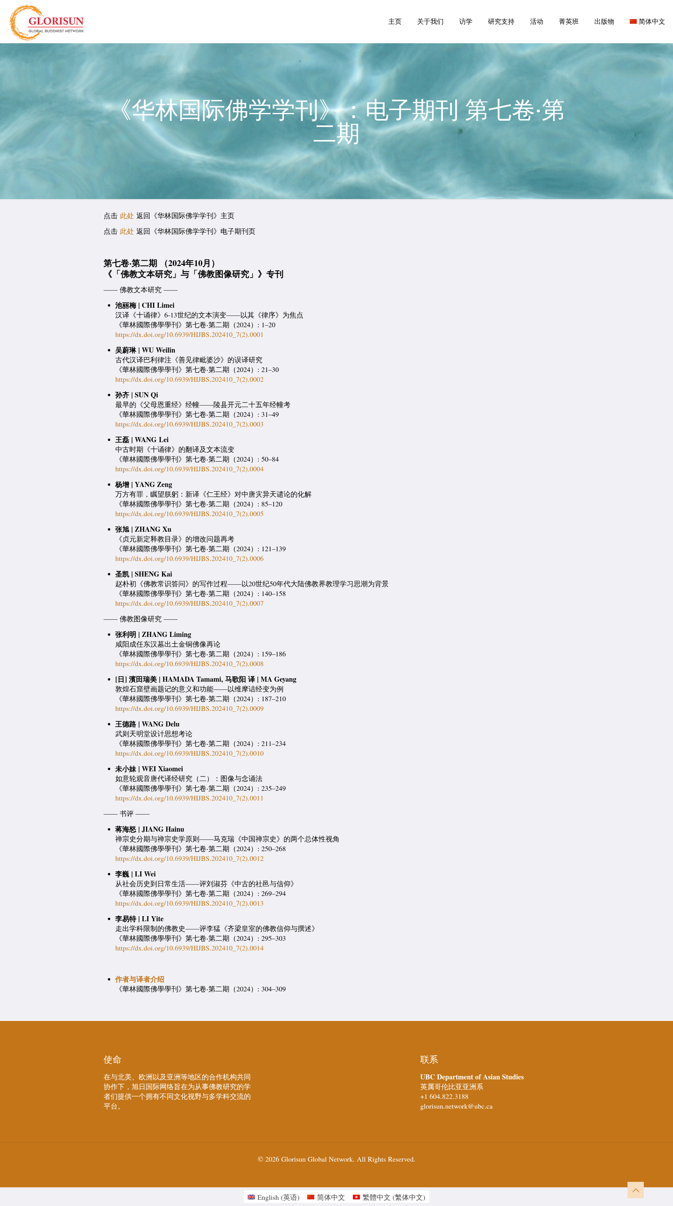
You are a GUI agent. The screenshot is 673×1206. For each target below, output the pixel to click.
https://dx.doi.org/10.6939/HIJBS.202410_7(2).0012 (189, 858)
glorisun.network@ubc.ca (456, 1106)
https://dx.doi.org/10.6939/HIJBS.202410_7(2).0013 (189, 903)
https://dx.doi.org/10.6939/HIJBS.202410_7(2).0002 (189, 379)
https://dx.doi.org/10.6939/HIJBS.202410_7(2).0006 (189, 558)
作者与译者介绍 (139, 979)
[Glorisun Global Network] (47, 21)
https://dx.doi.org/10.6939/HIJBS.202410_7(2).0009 (189, 708)
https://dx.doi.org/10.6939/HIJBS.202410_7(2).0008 (189, 663)
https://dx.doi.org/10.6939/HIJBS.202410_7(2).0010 (189, 753)
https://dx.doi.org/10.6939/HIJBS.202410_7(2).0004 (189, 468)
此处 (127, 215)
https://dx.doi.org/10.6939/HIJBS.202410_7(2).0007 (189, 603)
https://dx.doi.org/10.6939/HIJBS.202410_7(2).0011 (189, 797)
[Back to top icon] (635, 1190)
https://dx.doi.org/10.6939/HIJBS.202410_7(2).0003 (189, 423)
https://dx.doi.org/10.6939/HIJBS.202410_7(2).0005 (189, 513)
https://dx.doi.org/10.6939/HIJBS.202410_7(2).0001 (189, 334)
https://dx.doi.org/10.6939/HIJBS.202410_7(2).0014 (189, 947)
